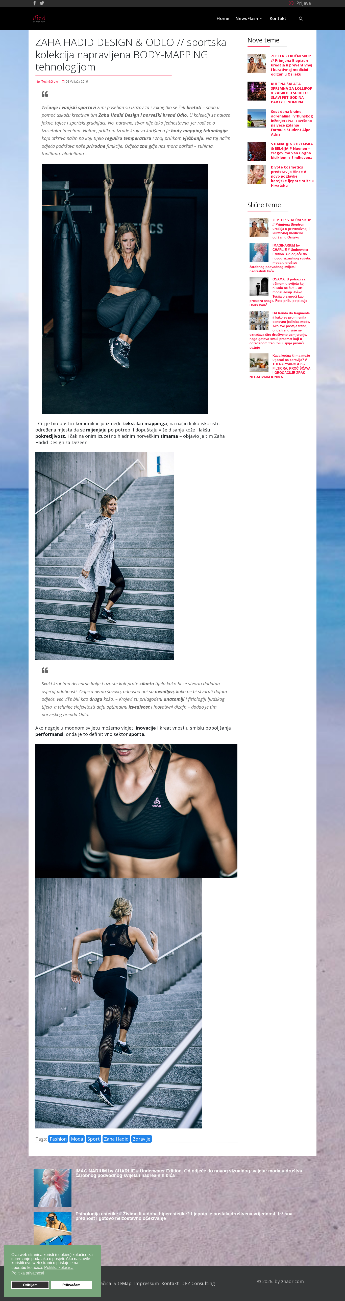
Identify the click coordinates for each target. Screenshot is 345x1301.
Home (222, 18)
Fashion (58, 1139)
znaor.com (292, 1281)
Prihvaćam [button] (71, 1285)
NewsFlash (246, 18)
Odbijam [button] (30, 1285)
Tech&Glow (49, 81)
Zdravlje (141, 1139)
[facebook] (34, 3)
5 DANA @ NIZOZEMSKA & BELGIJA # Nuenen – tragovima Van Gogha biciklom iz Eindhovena (292, 150)
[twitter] (42, 3)
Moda (77, 1139)
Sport (93, 1139)
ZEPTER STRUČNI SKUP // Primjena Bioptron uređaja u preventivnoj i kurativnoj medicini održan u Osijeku (291, 65)
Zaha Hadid (116, 1139)
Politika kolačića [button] (58, 1267)
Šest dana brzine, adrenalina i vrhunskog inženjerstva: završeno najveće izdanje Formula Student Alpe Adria (292, 123)
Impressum (146, 1283)
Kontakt (277, 18)
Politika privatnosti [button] (27, 1273)
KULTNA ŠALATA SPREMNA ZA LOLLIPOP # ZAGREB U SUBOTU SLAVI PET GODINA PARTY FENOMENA (291, 92)
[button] (299, 3)
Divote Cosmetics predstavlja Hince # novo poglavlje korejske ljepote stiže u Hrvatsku (292, 176)
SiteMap (123, 1283)
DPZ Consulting (198, 1283)
